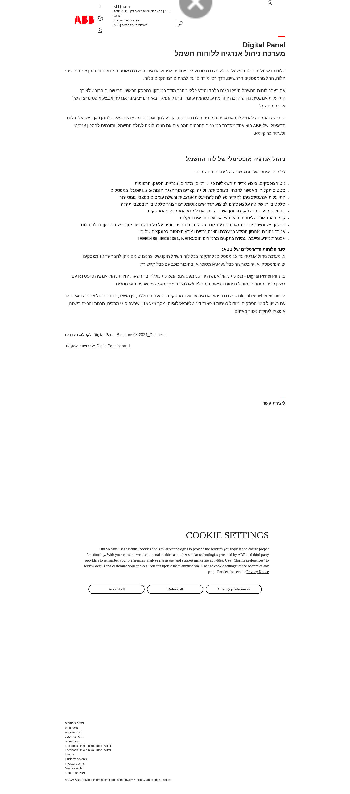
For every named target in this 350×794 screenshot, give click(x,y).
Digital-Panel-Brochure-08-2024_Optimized (130, 335)
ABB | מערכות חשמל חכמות (130, 25)
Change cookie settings (158, 780)
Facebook (71, 746)
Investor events (75, 763)
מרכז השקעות (73, 732)
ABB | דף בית (122, 6)
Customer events (76, 759)
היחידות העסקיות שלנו (127, 20)
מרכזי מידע (71, 727)
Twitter (107, 746)
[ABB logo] (85, 20)
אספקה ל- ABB (74, 736)
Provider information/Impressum (102, 780)
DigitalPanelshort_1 (113, 346)
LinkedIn (84, 746)
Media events (73, 768)
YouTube (96, 746)
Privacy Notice (132, 780)
